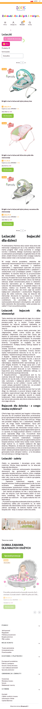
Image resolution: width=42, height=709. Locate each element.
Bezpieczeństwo (7, 637)
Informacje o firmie (8, 698)
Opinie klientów (7, 700)
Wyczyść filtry (19, 44)
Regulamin (5, 632)
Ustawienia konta (7, 650)
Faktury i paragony (8, 663)
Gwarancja (5, 679)
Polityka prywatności (9, 635)
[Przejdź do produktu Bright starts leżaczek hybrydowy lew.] (21, 83)
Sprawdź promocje (12, 556)
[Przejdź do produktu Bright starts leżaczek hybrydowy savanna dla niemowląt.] (21, 191)
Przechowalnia (6, 652)
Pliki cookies (6, 639)
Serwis (4, 683)
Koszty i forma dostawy (9, 665)
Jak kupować (6, 630)
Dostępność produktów (10, 661)
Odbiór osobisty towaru (10, 696)
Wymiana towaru (7, 681)
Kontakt (4, 694)
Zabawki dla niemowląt (18, 30)
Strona (18, 62)
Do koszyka (8, 116)
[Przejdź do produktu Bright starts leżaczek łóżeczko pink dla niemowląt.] (21, 137)
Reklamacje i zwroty (8, 685)
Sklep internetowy (18, 706)
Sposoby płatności (8, 670)
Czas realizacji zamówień (10, 668)
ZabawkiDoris (5, 30)
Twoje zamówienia (8, 648)
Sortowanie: (6, 52)
